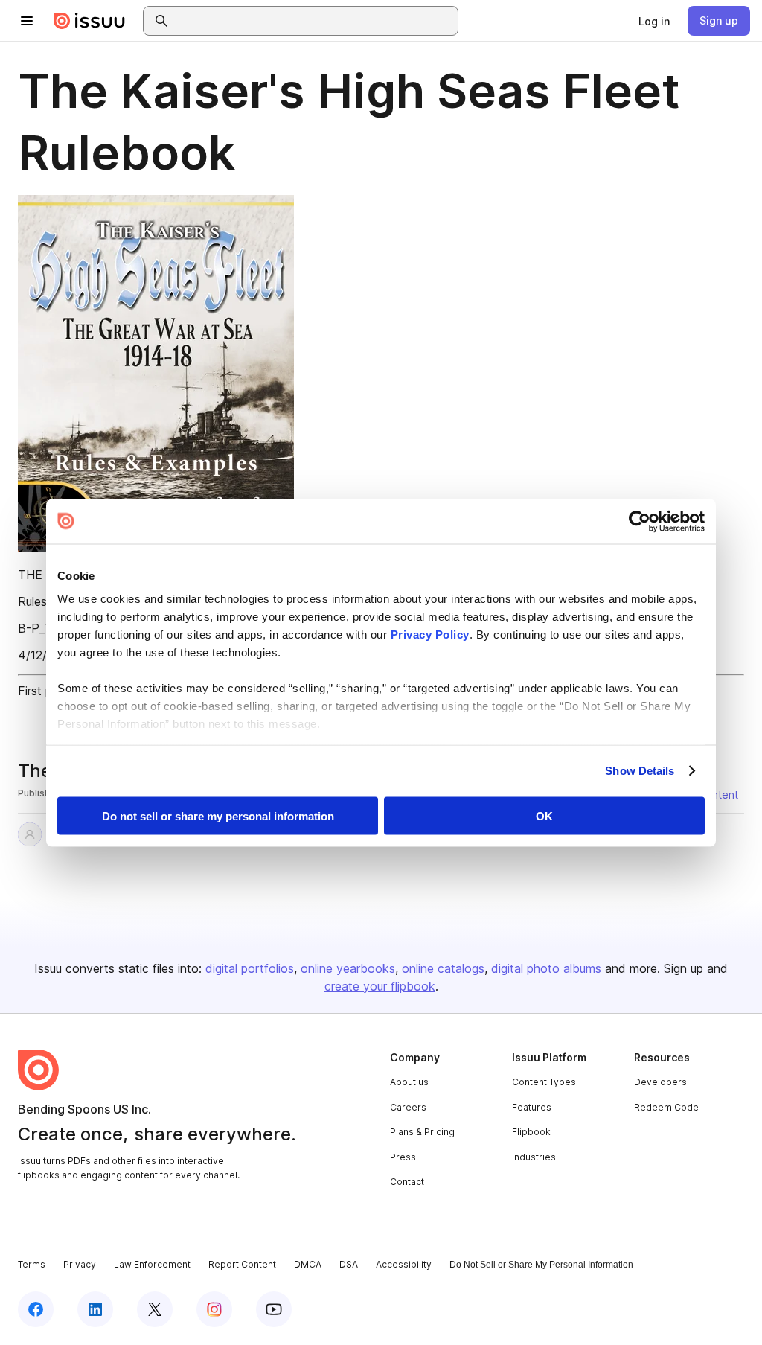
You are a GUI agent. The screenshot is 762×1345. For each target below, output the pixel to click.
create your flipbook (379, 986)
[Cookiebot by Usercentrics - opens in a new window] (639, 521)
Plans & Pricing (422, 1131)
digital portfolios (249, 968)
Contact (407, 1181)
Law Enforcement (152, 1264)
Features (531, 1107)
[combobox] (314, 21)
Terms (31, 1264)
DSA (348, 1264)
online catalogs (443, 968)
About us (409, 1081)
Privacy (79, 1264)
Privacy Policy (430, 634)
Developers (660, 1081)
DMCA (307, 1264)
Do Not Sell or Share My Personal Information (541, 1264)
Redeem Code (666, 1107)
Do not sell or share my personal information (218, 815)
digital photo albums (546, 968)
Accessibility (404, 1264)
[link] (654, 21)
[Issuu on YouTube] (274, 1309)
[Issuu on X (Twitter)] (155, 1309)
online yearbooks (348, 968)
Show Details (639, 770)
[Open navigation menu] (27, 21)
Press (403, 1157)
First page (45, 690)
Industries (534, 1157)
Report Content (242, 1264)
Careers (408, 1107)
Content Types (544, 1081)
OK (544, 815)
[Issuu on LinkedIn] (95, 1309)
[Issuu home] (89, 21)
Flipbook (531, 1131)
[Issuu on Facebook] (36, 1309)
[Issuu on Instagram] (214, 1309)
